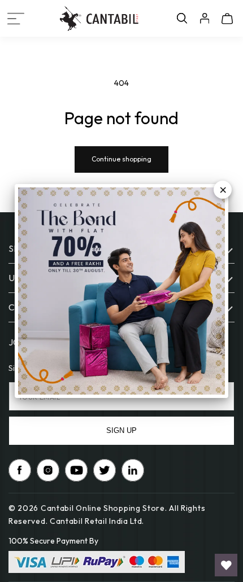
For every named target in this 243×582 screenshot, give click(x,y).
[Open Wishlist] (226, 565)
